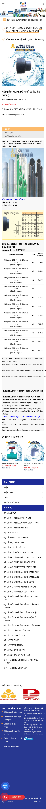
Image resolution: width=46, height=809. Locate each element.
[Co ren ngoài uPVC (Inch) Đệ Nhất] (34, 451)
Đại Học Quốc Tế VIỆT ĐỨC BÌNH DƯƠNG (20, 20)
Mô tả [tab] (7, 129)
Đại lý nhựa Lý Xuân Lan (15, 547)
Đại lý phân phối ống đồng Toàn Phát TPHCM (22, 606)
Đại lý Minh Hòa (11, 533)
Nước (19, 28)
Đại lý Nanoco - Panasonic (16, 537)
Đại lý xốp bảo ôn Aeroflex (17, 655)
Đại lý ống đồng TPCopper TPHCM (20, 567)
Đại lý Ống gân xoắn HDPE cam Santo (21, 577)
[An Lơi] (23, 4)
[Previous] (1, 458)
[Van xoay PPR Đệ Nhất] (12, 451)
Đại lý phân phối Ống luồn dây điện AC (22, 613)
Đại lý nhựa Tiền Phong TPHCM (18, 552)
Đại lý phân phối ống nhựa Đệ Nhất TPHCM (20, 619)
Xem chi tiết (6, 468)
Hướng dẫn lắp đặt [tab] (13, 136)
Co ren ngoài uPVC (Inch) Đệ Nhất (33, 464)
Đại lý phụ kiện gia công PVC (17, 630)
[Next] (44, 458)
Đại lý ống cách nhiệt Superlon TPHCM (22, 557)
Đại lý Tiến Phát (11, 640)
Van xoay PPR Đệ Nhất (10, 463)
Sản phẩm (10, 28)
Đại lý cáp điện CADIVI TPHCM (17, 518)
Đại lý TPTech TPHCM (13, 645)
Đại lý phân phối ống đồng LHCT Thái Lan (21, 598)
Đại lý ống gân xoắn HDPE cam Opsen (21, 572)
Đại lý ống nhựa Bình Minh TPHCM (20, 587)
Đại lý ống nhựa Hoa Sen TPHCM (19, 592)
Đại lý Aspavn (10, 513)
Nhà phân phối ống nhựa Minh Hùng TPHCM (21, 661)
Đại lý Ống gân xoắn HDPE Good (19, 582)
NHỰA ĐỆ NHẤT (30, 28)
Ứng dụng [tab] (9, 132)
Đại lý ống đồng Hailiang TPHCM (19, 562)
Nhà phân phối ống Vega (15, 668)
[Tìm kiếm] (43, 4)
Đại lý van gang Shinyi (14, 650)
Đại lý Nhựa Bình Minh (14, 542)
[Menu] (3, 4)
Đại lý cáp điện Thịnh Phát (16, 528)
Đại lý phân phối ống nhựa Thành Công (22, 625)
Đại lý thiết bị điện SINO (15, 635)
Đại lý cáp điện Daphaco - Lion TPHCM (21, 523)
